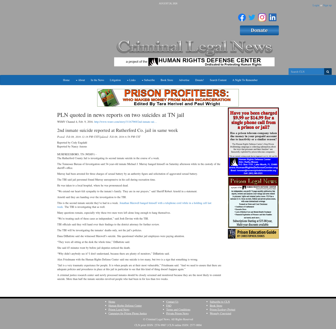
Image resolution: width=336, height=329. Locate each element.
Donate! (199, 80)
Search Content (218, 80)
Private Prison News (177, 313)
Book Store (167, 80)
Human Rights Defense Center (125, 305)
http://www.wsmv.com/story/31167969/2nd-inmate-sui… (125, 121)
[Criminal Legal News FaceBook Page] (242, 16)
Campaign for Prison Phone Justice (127, 313)
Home (66, 80)
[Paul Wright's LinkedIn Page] (272, 16)
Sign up (327, 5)
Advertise (184, 80)
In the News (97, 80)
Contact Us (172, 301)
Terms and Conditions (178, 309)
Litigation (115, 80)
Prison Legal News (118, 309)
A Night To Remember (245, 80)
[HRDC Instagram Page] (262, 16)
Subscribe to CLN (220, 301)
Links (132, 80)
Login (316, 5)
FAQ (168, 305)
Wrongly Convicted (220, 313)
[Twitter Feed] (252, 16)
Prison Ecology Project (222, 309)
